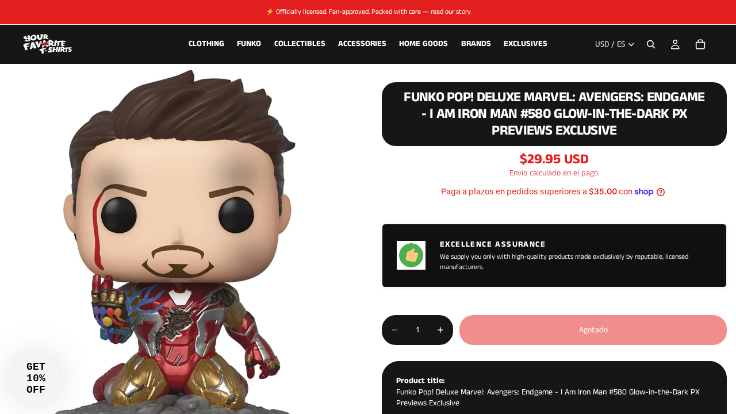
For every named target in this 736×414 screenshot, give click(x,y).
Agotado (593, 330)
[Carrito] (700, 44)
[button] (36, 378)
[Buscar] (651, 44)
